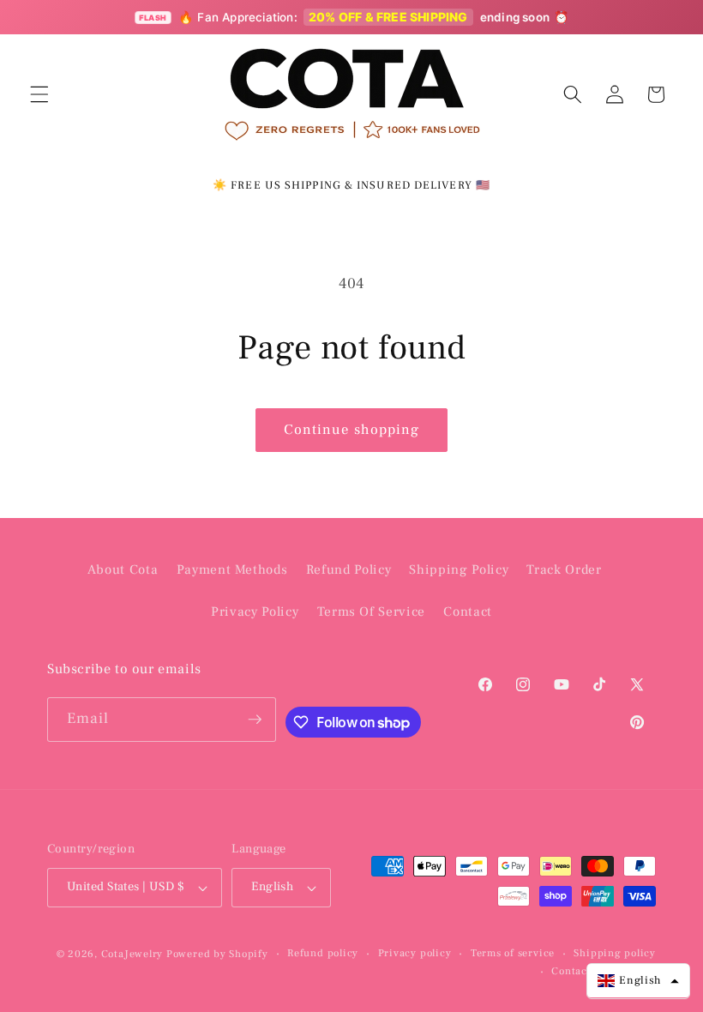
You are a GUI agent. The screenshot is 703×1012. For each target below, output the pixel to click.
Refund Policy (349, 569)
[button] (39, 94)
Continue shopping (352, 429)
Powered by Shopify (217, 954)
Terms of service (513, 953)
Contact (467, 611)
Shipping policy (615, 953)
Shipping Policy (458, 569)
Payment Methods (232, 569)
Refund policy (322, 953)
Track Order (563, 569)
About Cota (123, 569)
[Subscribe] (254, 719)
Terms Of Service (371, 611)
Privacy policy (415, 953)
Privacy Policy (254, 611)
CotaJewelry (132, 954)
